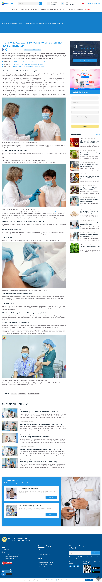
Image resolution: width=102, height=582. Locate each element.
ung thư (47, 80)
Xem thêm (97, 134)
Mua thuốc (87, 9)
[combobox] (85, 112)
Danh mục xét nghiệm (77, 9)
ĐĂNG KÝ (95, 553)
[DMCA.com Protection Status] (7, 572)
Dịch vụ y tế (28, 9)
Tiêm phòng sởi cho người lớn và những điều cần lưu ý (38, 462)
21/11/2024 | (25, 62)
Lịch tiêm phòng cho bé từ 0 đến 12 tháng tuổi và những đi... (40, 449)
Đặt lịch (51, 497)
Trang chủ (4, 23)
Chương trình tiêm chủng (33, 393)
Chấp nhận (88, 579)
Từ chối (81, 579)
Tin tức (62, 9)
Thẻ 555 (68, 9)
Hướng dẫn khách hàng (39, 9)
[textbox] (85, 112)
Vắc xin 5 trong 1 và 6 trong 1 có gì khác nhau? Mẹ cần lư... (39, 412)
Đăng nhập (97, 3)
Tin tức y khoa (13, 23)
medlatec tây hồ (22, 393)
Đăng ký (90, 3)
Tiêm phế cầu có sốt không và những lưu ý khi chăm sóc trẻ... (41, 424)
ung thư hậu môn (52, 212)
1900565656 (6, 549)
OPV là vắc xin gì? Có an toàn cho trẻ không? (35, 437)
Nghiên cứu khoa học (53, 9)
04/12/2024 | (23, 64)
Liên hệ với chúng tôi (85, 60)
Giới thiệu (21, 9)
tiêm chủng (14, 393)
